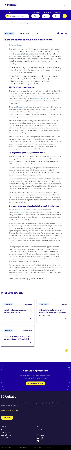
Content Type (48, 11)
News (39, 427)
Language (57, 11)
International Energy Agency (40, 98)
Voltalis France (6, 435)
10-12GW (30, 228)
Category (36, 11)
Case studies (9, 33)
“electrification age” (17, 212)
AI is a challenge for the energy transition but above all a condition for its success (52, 312)
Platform (4, 429)
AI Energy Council (21, 107)
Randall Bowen (16, 45)
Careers (39, 429)
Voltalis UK (4, 438)
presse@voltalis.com (36, 383)
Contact (7, 417)
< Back (7, 23)
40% (29, 56)
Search (9, 11)
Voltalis (3, 427)
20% (12, 240)
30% (19, 54)
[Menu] (64, 5)
